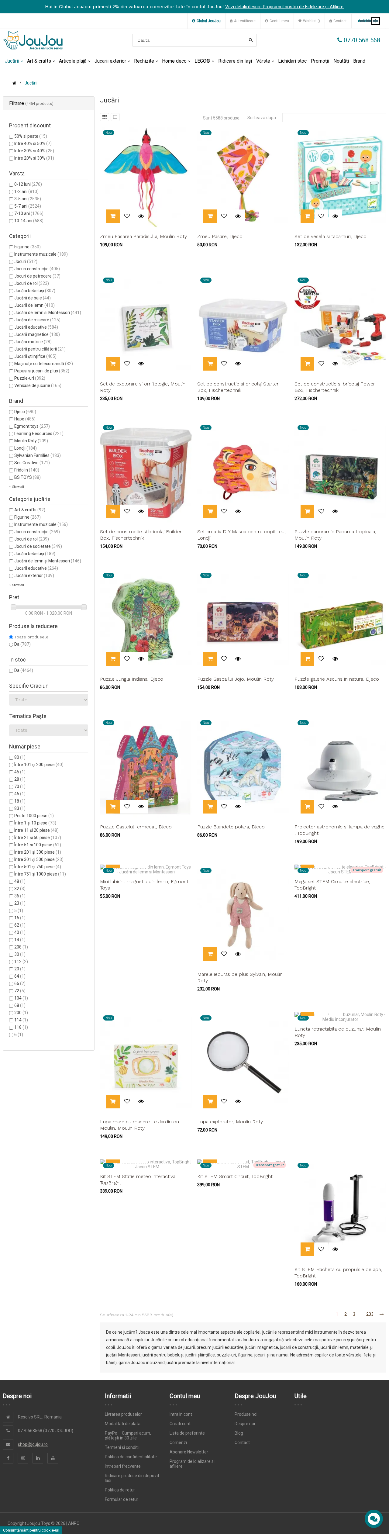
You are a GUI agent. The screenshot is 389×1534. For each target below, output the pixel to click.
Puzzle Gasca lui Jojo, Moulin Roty (235, 679)
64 (20, 976)
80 (20, 757)
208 (21, 947)
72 (20, 990)
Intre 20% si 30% (34, 158)
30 (20, 954)
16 (20, 917)
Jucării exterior (34, 575)
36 (20, 895)
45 (20, 771)
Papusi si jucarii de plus (41, 370)
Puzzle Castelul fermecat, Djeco (136, 827)
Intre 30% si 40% (34, 150)
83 (20, 808)
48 (20, 881)
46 (20, 793)
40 (20, 932)
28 (20, 779)
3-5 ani (27, 198)
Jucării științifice (35, 356)
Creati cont (180, 1423)
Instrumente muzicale (41, 254)
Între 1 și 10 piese (35, 823)
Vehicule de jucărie (37, 385)
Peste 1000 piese (34, 815)
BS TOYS (27, 477)
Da (22, 644)
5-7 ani (27, 206)
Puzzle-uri (29, 378)
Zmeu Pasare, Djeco (220, 236)
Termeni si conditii (122, 1447)
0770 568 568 (361, 40)
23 (20, 903)
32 (20, 888)
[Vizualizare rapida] (141, 216)
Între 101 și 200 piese (39, 764)
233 (370, 1314)
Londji (25, 448)
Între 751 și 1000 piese (40, 874)
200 (21, 1012)
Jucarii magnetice (37, 334)
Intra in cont (181, 1414)
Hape (25, 418)
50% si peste (30, 136)
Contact (242, 1442)
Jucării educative (36, 327)
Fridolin (26, 470)
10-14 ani (28, 220)
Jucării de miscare (37, 319)
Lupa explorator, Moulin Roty (230, 1122)
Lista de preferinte (187, 1433)
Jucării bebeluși (34, 290)
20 (20, 968)
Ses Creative (32, 462)
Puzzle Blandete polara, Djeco (231, 827)
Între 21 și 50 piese (37, 837)
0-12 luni (28, 184)
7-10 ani (28, 213)
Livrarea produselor (123, 1414)
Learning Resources (39, 433)
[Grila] (104, 117)
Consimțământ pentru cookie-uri (31, 1530)
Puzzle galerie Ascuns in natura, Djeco (336, 679)
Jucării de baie (32, 297)
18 (20, 801)
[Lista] (115, 117)
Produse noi (246, 1414)
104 (21, 998)
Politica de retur (120, 1489)
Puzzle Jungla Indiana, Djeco (131, 679)
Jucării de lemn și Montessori (47, 560)
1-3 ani (26, 191)
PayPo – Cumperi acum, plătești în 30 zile (128, 1435)
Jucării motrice (33, 341)
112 (21, 961)
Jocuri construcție (37, 268)
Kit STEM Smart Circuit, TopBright (235, 1176)
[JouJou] (33, 40)
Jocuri (25, 261)
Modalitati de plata (122, 1423)
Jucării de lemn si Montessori (47, 312)
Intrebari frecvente (123, 1466)
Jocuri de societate (38, 546)
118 (21, 1027)
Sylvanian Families (37, 455)
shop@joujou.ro (33, 1444)
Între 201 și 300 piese (37, 852)
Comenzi (178, 1442)
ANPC (73, 1523)
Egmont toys (32, 426)
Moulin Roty (31, 440)
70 (20, 786)
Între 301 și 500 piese (39, 859)
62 (20, 925)
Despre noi (245, 1423)
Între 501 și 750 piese (37, 866)
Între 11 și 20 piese (36, 830)
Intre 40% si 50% (33, 143)
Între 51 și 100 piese (37, 844)
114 (21, 1019)
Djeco (25, 411)
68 (20, 1005)
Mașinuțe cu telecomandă (43, 363)
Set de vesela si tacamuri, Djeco (330, 236)
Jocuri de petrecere (37, 276)
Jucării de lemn (34, 305)
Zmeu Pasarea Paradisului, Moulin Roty (143, 236)
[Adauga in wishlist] (127, 216)
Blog (239, 1433)
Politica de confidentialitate (131, 1456)
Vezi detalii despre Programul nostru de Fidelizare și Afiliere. (284, 6)
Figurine (27, 246)
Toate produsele (31, 636)
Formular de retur (121, 1499)
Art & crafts (29, 509)
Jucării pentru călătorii (40, 349)
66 (20, 983)
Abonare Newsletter (189, 1451)
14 (20, 939)
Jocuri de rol (31, 283)
